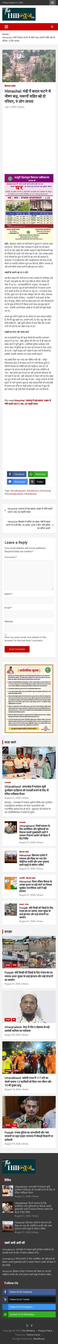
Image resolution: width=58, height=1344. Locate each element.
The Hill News (28, 1330)
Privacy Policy (45, 1330)
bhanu (21, 107)
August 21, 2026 (13, 798)
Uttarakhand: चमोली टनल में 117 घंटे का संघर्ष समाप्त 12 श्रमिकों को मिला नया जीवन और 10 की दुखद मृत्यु (28, 1081)
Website (9, 621)
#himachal (45, 490)
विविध (7, 1180)
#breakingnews (18, 490)
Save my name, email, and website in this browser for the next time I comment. (25, 639)
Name (8, 594)
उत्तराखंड (8, 782)
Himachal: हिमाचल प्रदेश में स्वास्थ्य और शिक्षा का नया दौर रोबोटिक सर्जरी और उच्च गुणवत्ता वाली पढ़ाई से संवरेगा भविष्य (34, 860)
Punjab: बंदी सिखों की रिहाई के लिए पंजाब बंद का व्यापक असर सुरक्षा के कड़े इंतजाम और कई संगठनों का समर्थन (36, 912)
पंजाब (26, 904)
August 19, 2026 (13, 1089)
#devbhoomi (33, 490)
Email (8, 607)
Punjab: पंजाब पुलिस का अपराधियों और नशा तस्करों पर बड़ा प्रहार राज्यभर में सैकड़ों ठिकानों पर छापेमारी (29, 1136)
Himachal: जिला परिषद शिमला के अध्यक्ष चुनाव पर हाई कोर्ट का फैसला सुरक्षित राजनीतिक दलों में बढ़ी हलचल (35, 886)
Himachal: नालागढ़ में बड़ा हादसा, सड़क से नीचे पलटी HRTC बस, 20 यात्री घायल (30, 510)
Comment (11, 557)
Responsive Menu (52, 2)
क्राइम (21, 904)
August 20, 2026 (13, 1035)
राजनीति (22, 878)
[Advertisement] (29, 140)
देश (14, 1020)
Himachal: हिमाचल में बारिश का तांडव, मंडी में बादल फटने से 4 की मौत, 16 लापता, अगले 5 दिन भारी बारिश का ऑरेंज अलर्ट (28, 525)
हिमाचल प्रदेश (10, 86)
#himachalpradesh (14, 494)
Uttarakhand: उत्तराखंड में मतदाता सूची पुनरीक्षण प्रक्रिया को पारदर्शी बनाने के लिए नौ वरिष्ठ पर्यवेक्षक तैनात (27, 790)
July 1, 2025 (10, 107)
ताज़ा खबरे (10, 742)
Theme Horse (33, 1334)
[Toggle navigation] (6, 26)
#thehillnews (30, 494)
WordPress (39, 1338)
